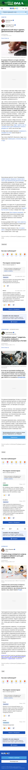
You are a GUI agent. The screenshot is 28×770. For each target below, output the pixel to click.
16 (11, 682)
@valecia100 (4, 655)
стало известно (21, 222)
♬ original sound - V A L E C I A (14, 658)
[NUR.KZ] (14, 8)
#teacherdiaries (22, 656)
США (3, 671)
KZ (23, 8)
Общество (3, 17)
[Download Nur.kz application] (14, 3)
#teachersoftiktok (14, 656)
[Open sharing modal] (18, 529)
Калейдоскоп (4, 546)
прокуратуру (21, 377)
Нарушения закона (14, 329)
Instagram (15, 321)
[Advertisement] (14, 79)
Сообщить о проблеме (14, 757)
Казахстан (4, 244)
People (20, 589)
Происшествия (5, 329)
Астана (3, 452)
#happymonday (8, 657)
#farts (2, 657)
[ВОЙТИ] (26, 8)
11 (3, 682)
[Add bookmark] (25, 529)
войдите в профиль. (8, 270)
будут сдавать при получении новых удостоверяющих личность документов (13, 126)
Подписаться (14, 437)
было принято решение (16, 212)
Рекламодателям (14, 761)
